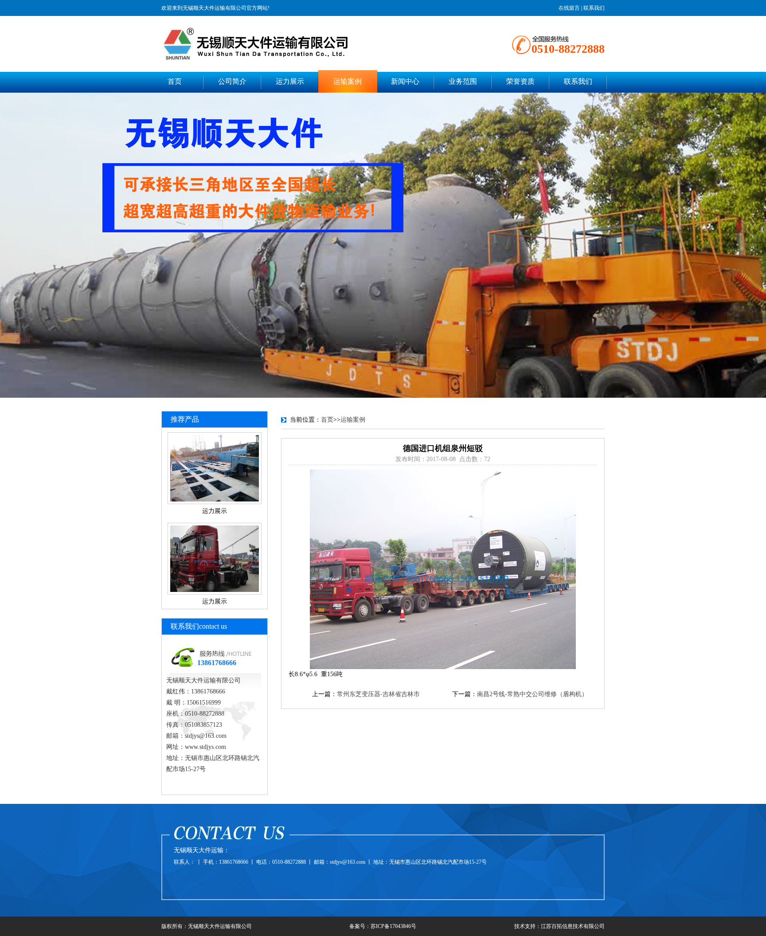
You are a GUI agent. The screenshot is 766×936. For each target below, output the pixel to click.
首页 (175, 81)
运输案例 (347, 81)
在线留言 (569, 8)
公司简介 (232, 81)
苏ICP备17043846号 (393, 926)
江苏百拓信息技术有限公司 (573, 926)
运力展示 (290, 81)
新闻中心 (405, 81)
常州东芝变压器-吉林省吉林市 (378, 694)
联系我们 (594, 8)
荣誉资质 (520, 81)
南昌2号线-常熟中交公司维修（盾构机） (532, 694)
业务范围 (463, 81)
